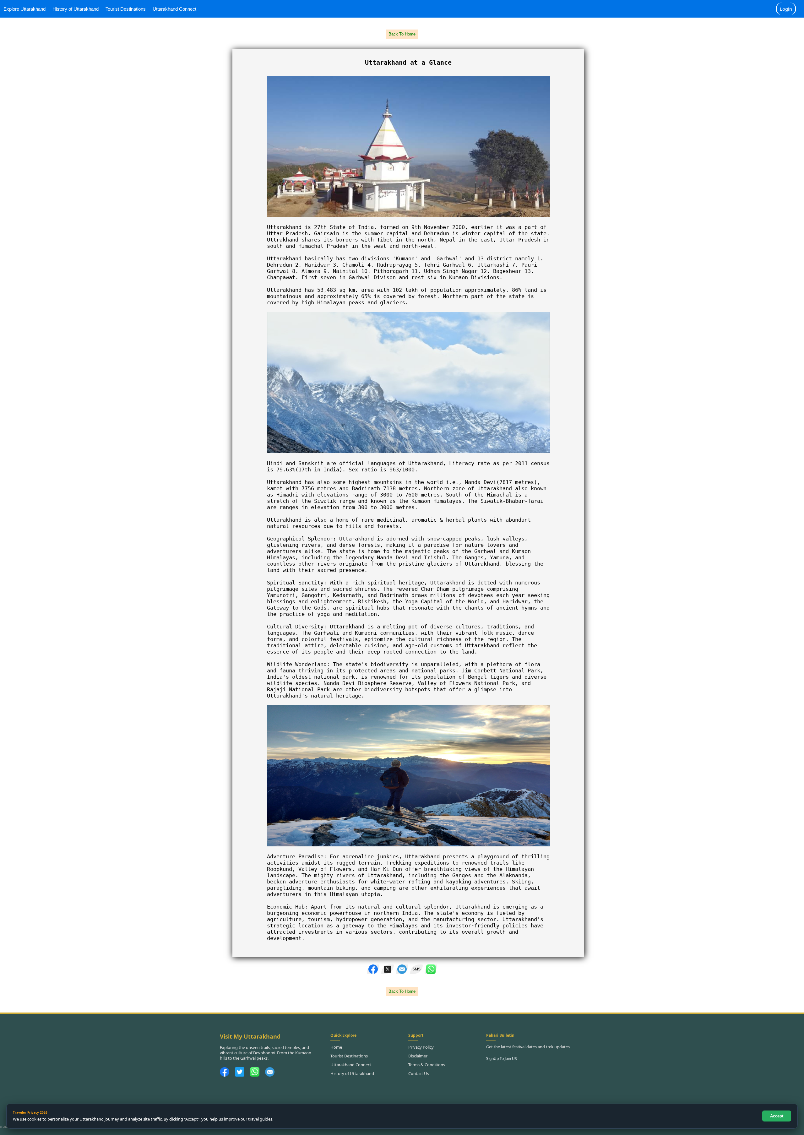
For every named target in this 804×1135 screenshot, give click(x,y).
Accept (776, 1116)
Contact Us (418, 1073)
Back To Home (402, 34)
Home (336, 1047)
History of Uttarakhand (75, 9)
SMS (416, 969)
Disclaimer (417, 1056)
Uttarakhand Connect (174, 9)
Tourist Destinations (126, 9)
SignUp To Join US (501, 1058)
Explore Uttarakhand (24, 9)
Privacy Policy (421, 1047)
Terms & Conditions (426, 1064)
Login (786, 9)
